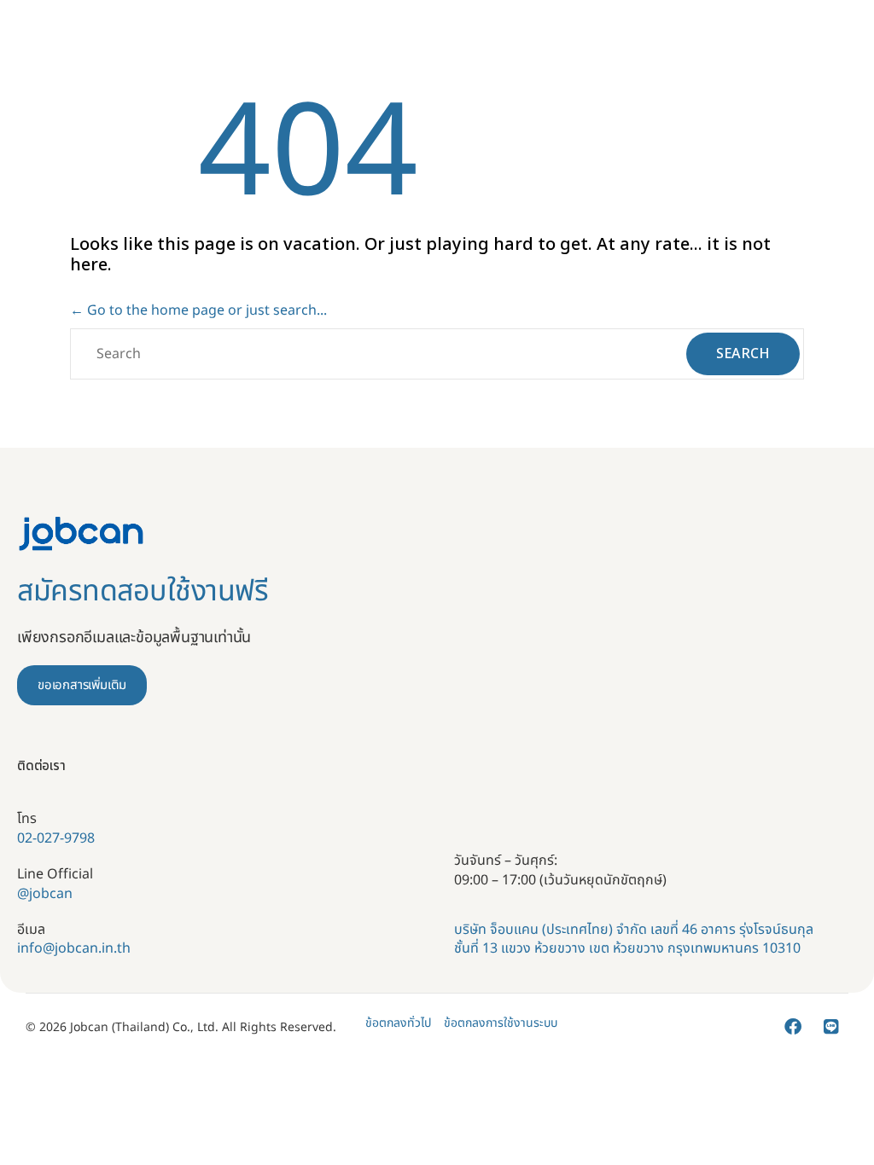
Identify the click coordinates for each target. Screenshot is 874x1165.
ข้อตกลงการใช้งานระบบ (500, 1023)
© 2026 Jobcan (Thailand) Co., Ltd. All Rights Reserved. (181, 1027)
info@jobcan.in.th (74, 948)
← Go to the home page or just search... (198, 310)
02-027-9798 (56, 838)
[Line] (831, 1027)
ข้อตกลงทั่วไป (398, 1023)
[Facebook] (793, 1027)
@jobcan (45, 894)
